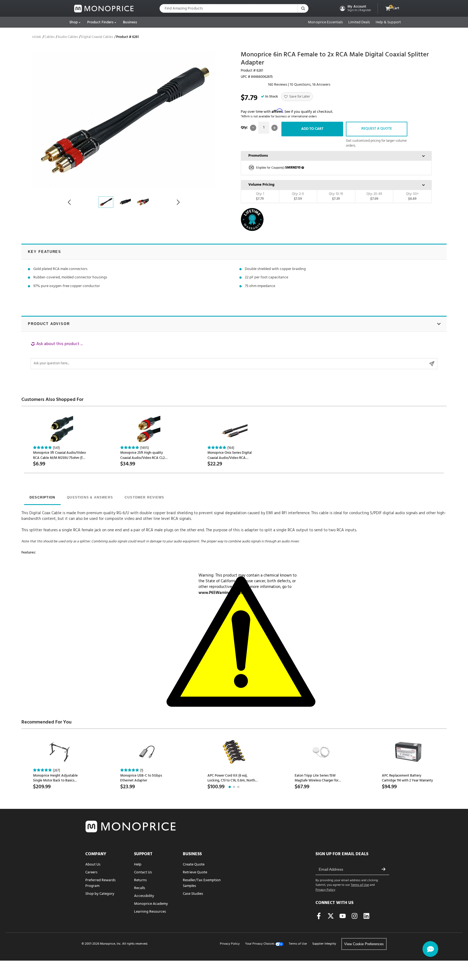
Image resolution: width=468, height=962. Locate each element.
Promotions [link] (258, 156)
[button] (355, 8)
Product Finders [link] (100, 22)
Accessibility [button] (144, 896)
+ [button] (274, 128)
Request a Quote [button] (376, 129)
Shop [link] (73, 22)
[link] (104, 8)
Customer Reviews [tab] (144, 497)
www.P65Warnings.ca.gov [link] (222, 593)
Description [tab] (42, 497)
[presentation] (42, 498)
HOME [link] (36, 37)
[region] (234, 355)
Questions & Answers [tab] (90, 497)
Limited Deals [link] (359, 22)
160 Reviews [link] (277, 85)
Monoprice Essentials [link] (325, 22)
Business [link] (130, 22)
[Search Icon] (302, 8)
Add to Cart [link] (312, 129)
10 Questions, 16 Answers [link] (310, 85)
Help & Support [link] (388, 22)
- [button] (253, 128)
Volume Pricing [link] (261, 185)
